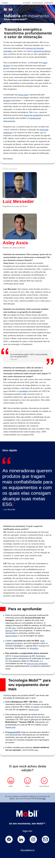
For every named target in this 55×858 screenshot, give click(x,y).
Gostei (27, 786)
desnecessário (11, 636)
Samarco (9, 630)
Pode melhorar (44, 786)
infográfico (34, 648)
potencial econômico (42, 51)
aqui (5, 391)
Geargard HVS (13, 732)
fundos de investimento (33, 115)
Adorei (11, 786)
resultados (23, 391)
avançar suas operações (37, 663)
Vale (39, 628)
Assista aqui (33, 709)
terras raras (23, 95)
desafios (6, 100)
